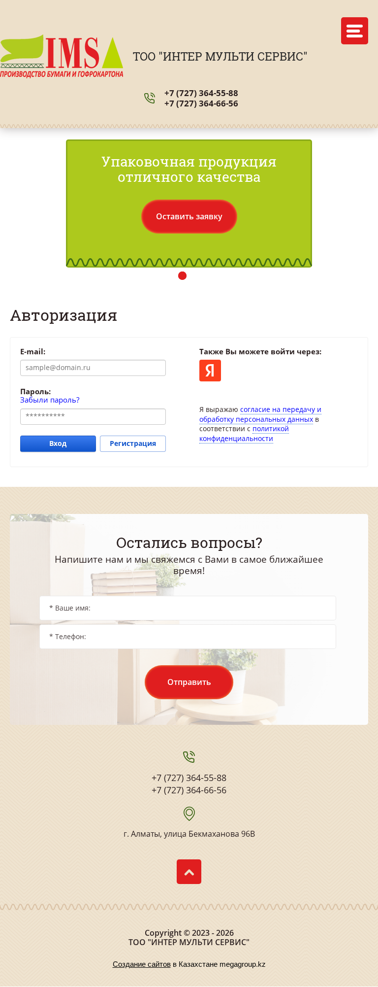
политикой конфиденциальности (244, 433)
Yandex (210, 370)
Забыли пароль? (49, 400)
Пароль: (35, 391)
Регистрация (133, 443)
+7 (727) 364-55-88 (201, 93)
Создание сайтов (142, 964)
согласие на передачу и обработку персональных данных (260, 414)
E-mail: (32, 351)
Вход (57, 443)
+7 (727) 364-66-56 (201, 103)
